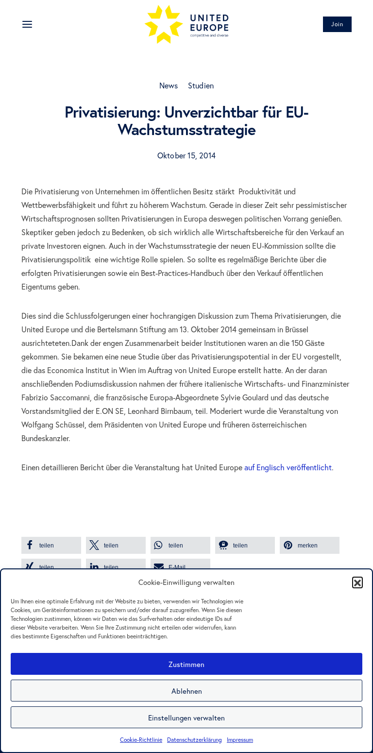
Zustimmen (186, 664)
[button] (357, 582)
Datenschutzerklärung (194, 739)
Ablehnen (186, 691)
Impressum (240, 739)
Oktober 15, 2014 (186, 155)
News (168, 85)
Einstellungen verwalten (186, 717)
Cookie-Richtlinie (141, 739)
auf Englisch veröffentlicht (288, 467)
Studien (201, 85)
